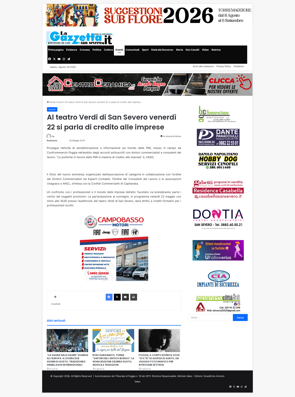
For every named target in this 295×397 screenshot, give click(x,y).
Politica (97, 49)
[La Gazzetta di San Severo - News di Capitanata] (80, 37)
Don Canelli (192, 49)
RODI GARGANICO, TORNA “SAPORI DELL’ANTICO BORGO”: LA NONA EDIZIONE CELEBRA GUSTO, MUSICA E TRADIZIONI (113, 360)
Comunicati (132, 49)
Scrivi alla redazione (203, 66)
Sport (145, 49)
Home (52, 102)
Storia (179, 49)
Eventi (119, 49)
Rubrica (216, 49)
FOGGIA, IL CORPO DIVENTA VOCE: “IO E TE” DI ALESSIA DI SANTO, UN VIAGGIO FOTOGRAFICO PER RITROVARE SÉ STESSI (159, 360)
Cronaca (85, 49)
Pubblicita (239, 66)
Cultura (108, 49)
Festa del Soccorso (162, 49)
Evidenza (71, 49)
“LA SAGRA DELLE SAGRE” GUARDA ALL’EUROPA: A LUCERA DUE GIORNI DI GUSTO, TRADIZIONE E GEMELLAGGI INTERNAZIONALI (67, 360)
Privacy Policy (223, 66)
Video (205, 49)
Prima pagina (56, 49)
